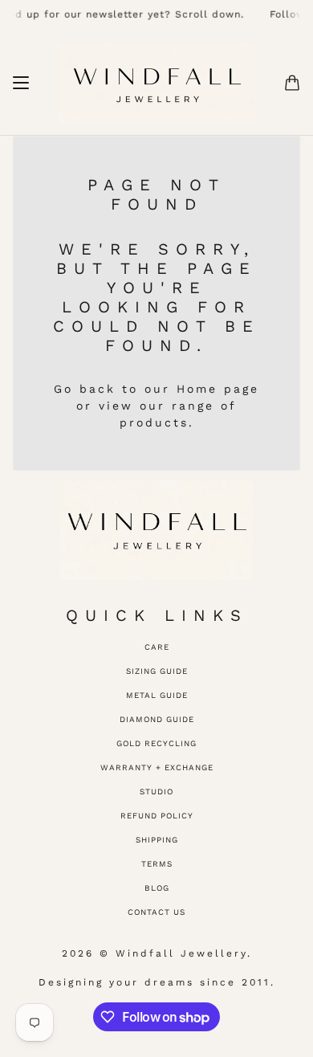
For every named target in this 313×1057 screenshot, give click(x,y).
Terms (157, 863)
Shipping (157, 839)
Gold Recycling (156, 743)
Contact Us (156, 912)
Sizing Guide (157, 671)
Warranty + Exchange (156, 767)
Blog (156, 888)
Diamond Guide (157, 719)
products (154, 422)
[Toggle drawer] (21, 82)
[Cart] (292, 83)
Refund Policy (156, 815)
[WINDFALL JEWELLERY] (157, 83)
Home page (218, 388)
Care (156, 647)
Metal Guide (157, 695)
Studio (156, 791)
